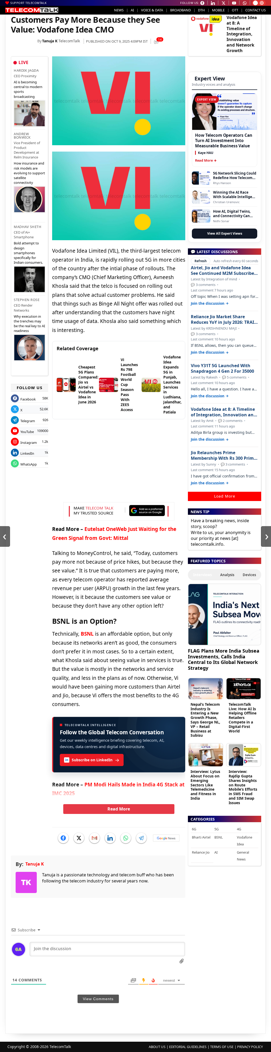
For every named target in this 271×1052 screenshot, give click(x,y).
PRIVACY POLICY (250, 1046)
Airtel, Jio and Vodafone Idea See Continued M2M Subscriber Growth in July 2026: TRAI (223, 270)
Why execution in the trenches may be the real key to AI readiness (29, 323)
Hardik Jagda (26, 70)
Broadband (180, 10)
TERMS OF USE (221, 1046)
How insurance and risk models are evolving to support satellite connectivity (29, 173)
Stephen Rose (26, 299)
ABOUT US (157, 1046)
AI (132, 10)
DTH (201, 10)
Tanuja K (49, 40)
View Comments (98, 999)
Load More (224, 496)
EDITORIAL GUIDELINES (187, 1046)
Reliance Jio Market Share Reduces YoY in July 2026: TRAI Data (222, 319)
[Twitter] (79, 838)
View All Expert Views (224, 233)
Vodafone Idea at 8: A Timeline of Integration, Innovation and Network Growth (242, 34)
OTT (235, 10)
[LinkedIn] (110, 838)
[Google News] (166, 838)
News (119, 10)
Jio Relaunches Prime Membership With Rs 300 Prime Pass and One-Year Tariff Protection (223, 455)
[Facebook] (63, 838)
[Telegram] (141, 838)
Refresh (201, 261)
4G (239, 829)
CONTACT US (255, 10)
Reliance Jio (201, 852)
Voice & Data (152, 10)
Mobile (218, 10)
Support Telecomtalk (28, 3)
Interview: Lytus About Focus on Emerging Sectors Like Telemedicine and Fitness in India (205, 785)
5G (216, 829)
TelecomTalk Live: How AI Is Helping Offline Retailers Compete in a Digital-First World (242, 718)
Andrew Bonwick (22, 135)
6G (194, 829)
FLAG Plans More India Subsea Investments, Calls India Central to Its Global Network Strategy (223, 659)
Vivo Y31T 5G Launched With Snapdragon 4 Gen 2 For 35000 (222, 368)
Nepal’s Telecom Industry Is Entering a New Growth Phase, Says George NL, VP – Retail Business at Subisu (205, 720)
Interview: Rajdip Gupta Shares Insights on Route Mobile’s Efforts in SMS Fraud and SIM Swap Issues (243, 787)
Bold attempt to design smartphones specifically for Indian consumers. (28, 253)
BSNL (87, 633)
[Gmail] (94, 838)
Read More (118, 809)
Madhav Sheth (27, 226)
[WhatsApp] (125, 838)
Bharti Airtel (201, 837)
